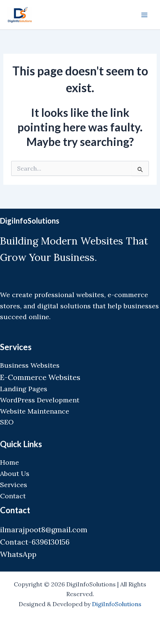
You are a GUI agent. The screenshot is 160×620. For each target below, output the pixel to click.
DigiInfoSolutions (116, 604)
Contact (13, 496)
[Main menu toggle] (144, 15)
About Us (14, 473)
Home (9, 462)
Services (13, 484)
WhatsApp (18, 554)
